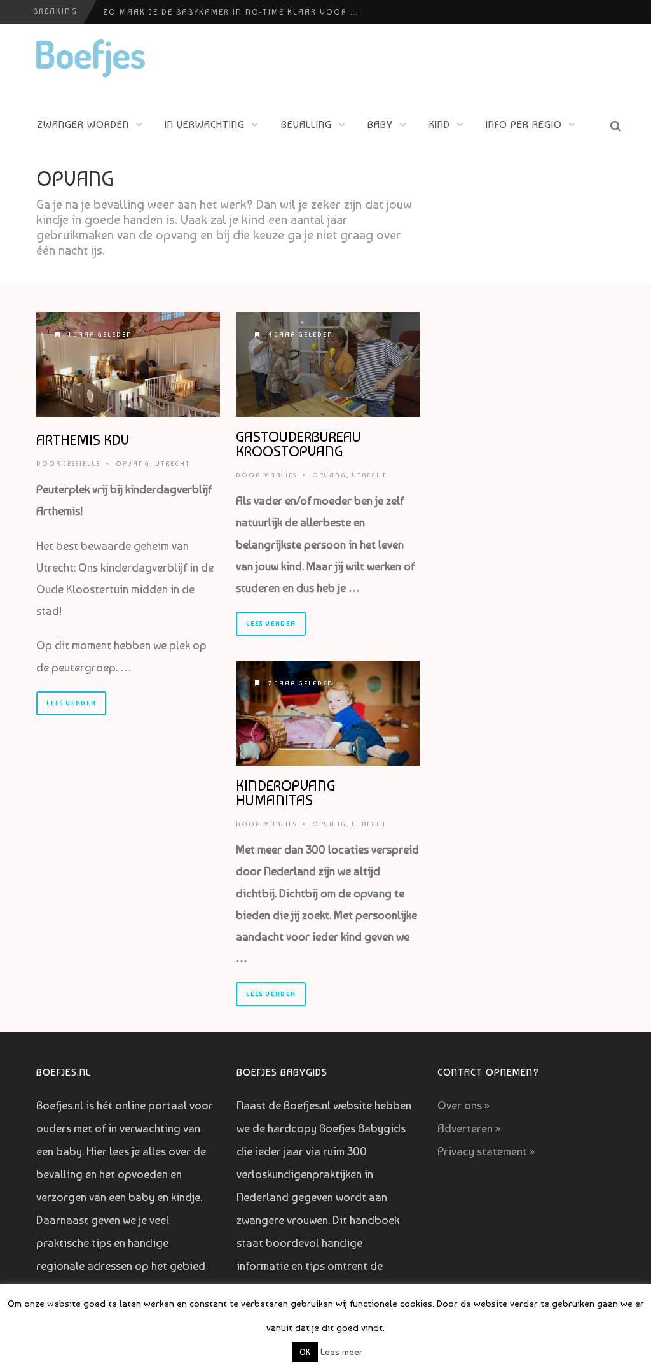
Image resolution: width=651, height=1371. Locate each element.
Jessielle (82, 463)
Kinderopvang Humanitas (285, 793)
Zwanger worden (83, 124)
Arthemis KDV (82, 440)
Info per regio (524, 124)
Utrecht (172, 463)
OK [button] (304, 1352)
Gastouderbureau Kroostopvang (298, 444)
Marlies (280, 475)
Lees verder (71, 703)
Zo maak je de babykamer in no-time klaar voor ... (230, 12)
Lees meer (341, 1352)
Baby (380, 124)
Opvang (133, 463)
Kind (439, 124)
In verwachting (205, 124)
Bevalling (306, 124)
